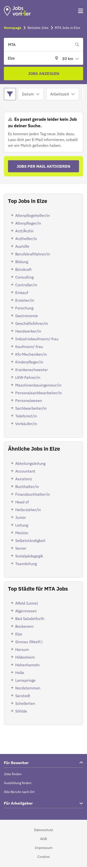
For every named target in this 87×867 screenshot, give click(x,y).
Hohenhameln (27, 664)
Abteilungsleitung (30, 463)
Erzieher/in (24, 300)
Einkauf (21, 292)
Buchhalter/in (27, 486)
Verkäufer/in (26, 423)
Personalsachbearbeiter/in (38, 392)
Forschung (24, 308)
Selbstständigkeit (30, 540)
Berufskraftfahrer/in (32, 254)
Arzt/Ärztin (24, 230)
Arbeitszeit (59, 94)
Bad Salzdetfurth (29, 618)
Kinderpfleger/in (29, 362)
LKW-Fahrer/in (27, 377)
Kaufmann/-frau (29, 346)
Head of (22, 502)
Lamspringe (25, 680)
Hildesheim (25, 657)
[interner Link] (17, 11)
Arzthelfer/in (26, 238)
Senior (20, 548)
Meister (22, 532)
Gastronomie (26, 315)
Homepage (12, 28)
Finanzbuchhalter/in (32, 494)
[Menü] (80, 11)
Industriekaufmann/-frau (36, 338)
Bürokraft (23, 269)
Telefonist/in (26, 415)
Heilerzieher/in (28, 509)
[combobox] (38, 44)
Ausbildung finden (17, 783)
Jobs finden (13, 774)
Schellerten (25, 703)
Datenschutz (43, 830)
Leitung (21, 525)
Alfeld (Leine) (26, 603)
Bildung (21, 261)
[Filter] (10, 94)
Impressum (43, 848)
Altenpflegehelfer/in (32, 215)
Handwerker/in (28, 331)
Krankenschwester (31, 369)
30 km (67, 58)
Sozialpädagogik (29, 556)
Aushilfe (22, 246)
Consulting (24, 277)
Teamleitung (26, 563)
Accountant (25, 471)
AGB (43, 839)
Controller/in (26, 284)
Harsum (22, 649)
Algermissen (26, 610)
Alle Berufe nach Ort (19, 792)
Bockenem (24, 626)
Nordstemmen (27, 688)
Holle (19, 672)
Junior (20, 517)
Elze (18, 634)
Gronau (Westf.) (29, 641)
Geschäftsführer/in (31, 323)
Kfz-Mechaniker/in (31, 354)
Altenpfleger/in (28, 223)
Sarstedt (22, 695)
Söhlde (21, 711)
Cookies (43, 856)
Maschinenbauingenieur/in (38, 385)
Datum (28, 94)
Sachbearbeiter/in (31, 408)
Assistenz (23, 478)
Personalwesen (28, 400)
